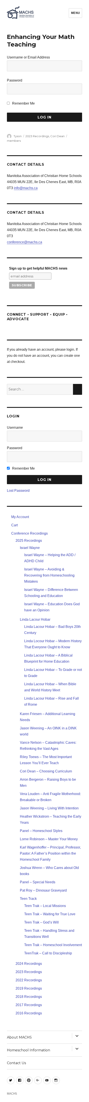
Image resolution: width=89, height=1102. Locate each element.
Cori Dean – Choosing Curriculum (46, 771)
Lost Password (18, 490)
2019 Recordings (29, 988)
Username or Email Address (28, 57)
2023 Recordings (37, 136)
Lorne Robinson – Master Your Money (49, 839)
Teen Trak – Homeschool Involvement (53, 945)
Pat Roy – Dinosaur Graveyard (43, 890)
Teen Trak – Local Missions (45, 906)
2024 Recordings (29, 963)
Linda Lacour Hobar (35, 619)
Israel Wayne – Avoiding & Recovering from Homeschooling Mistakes (49, 575)
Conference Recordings (29, 533)
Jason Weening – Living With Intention (49, 808)
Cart (14, 525)
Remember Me (23, 103)
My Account (20, 517)
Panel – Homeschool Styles (41, 831)
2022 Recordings (29, 980)
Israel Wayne (30, 548)
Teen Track (28, 898)
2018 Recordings (29, 997)
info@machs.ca (26, 188)
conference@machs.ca (24, 242)
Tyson (18, 136)
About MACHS (19, 1037)
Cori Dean (57, 136)
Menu (75, 13)
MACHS (12, 1093)
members (14, 140)
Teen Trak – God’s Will (41, 922)
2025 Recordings (29, 540)
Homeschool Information (28, 1050)
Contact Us (16, 1063)
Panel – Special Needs (37, 882)
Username (15, 427)
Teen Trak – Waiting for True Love (49, 914)
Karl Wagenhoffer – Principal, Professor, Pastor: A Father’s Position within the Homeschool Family (50, 853)
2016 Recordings (29, 1013)
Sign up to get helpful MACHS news (38, 268)
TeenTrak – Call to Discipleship (48, 953)
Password (14, 80)
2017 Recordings (29, 1005)
